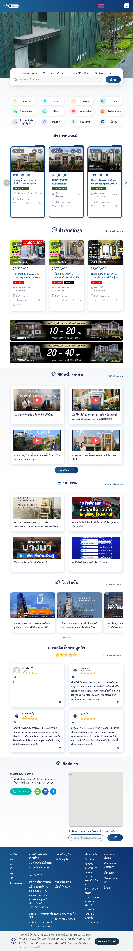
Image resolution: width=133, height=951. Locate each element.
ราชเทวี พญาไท (63, 854)
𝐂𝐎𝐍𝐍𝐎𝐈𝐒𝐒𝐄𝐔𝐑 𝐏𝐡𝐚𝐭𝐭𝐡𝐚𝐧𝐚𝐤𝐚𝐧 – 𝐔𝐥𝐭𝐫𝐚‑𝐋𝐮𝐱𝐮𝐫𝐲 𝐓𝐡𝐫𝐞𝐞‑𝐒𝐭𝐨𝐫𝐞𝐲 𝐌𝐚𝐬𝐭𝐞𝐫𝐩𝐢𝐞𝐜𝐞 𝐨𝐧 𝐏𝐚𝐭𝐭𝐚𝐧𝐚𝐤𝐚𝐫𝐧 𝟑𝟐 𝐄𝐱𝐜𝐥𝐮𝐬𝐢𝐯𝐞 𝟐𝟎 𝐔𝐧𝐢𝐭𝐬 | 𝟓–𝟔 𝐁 (65, 181)
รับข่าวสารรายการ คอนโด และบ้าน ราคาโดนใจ (92, 831)
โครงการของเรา (17, 882)
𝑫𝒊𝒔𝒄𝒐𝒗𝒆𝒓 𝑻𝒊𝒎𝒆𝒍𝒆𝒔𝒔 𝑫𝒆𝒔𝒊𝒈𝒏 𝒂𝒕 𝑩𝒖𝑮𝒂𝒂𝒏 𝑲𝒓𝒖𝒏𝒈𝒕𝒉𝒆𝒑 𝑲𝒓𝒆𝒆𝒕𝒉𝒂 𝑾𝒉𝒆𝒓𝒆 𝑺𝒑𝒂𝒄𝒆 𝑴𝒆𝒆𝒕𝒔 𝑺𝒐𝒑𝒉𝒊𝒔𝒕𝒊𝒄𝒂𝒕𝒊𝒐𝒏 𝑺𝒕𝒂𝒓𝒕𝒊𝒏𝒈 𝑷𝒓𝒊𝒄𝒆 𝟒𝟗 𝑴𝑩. (104, 181)
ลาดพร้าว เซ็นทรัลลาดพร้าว (89, 905)
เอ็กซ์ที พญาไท (62, 859)
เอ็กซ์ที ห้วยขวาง (62, 886)
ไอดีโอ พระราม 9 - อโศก (40, 926)
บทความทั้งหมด (113, 484)
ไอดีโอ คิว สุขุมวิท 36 (38, 886)
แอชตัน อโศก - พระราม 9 (40, 922)
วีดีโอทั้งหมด (115, 376)
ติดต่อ (107, 887)
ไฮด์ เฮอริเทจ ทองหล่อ (39, 894)
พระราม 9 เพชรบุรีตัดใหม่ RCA (92, 880)
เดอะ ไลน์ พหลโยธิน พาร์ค (41, 862)
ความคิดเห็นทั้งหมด (111, 654)
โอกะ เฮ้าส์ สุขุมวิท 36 (39, 899)
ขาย (12, 859)
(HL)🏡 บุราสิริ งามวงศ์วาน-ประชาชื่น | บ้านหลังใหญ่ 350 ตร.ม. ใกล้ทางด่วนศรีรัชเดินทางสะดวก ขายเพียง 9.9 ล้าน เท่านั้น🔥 (105, 275)
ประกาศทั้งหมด (113, 231)
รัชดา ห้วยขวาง (63, 881)
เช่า (11, 863)
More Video (64, 470)
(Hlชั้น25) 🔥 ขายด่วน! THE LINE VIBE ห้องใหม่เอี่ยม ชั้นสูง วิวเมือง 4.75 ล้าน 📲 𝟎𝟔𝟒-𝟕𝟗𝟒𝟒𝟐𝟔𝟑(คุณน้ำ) (66, 275)
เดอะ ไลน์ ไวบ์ (35, 875)
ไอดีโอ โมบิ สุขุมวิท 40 (39, 907)
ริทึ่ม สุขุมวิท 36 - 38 (38, 890)
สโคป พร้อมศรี (35, 903)
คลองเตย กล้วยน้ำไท (65, 913)
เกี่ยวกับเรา (109, 872)
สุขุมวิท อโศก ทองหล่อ (40, 881)
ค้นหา (113, 79)
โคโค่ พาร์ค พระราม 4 (65, 918)
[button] (128, 45)
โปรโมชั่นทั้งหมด (112, 583)
